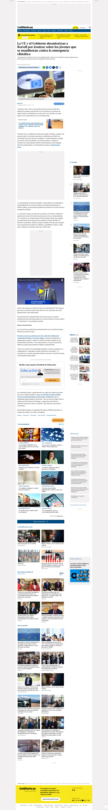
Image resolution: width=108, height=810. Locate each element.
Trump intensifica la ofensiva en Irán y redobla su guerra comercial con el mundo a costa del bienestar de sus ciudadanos (53, 618)
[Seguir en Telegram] (78, 800)
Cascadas (40, 783)
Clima (49, 30)
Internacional (26, 30)
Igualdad (54, 30)
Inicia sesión (82, 27)
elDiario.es (20, 648)
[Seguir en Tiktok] (85, 800)
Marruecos (56, 1)
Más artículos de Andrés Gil (25, 572)
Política (20, 30)
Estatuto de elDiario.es (76, 558)
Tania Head (87, 1)
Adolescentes (63, 783)
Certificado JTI (63, 807)
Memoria (54, 783)
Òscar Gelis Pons (45, 713)
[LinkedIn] (56, 67)
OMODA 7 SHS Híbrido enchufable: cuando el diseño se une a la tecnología (74, 358)
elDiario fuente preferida (71, 783)
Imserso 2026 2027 (46, 783)
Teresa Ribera (33, 415)
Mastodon (69, 807)
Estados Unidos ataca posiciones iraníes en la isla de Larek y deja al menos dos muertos (52, 754)
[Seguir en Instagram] (80, 800)
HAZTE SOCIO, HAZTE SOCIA (50, 799)
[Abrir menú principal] (90, 27)
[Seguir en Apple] (74, 790)
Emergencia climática (51, 415)
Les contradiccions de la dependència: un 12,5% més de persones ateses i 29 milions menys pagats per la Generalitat (79, 464)
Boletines (57, 807)
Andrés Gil (19, 103)
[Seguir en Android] (72, 790)
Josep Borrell (26, 415)
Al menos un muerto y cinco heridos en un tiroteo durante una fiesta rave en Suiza (81, 255)
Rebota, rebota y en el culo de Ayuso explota (53, 544)
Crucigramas (34, 783)
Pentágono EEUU (66, 1)
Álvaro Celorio (45, 568)
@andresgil (22, 573)
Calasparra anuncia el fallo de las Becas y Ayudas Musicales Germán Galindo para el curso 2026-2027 (79, 439)
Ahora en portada (23, 625)
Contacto (47, 807)
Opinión (39, 30)
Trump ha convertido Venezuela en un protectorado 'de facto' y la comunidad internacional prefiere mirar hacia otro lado (28, 594)
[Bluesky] (50, 67)
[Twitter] (53, 67)
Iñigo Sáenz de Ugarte (46, 547)
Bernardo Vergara (21, 565)
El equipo (30, 805)
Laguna (51, 783)
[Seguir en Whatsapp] (87, 800)
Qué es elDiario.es (23, 805)
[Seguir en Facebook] (76, 800)
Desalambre (60, 30)
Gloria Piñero (20, 713)
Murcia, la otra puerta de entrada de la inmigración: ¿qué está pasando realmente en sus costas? (29, 710)
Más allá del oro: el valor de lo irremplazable (77, 496)
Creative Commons (58, 805)
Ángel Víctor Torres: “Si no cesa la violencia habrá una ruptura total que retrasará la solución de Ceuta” (28, 688)
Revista (52, 807)
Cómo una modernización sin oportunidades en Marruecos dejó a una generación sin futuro (52, 666)
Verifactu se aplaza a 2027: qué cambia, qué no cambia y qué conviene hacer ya (74, 367)
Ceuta (46, 1)
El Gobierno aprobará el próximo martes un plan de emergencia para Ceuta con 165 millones (28, 666)
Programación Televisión (86, 783)
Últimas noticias (74, 433)
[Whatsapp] (44, 67)
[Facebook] (47, 67)
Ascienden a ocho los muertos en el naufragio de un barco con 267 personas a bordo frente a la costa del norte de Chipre (28, 644)
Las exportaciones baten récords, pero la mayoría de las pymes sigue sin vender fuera (74, 377)
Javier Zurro (20, 760)
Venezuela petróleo (73, 1)
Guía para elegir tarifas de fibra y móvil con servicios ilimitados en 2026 (74, 340)
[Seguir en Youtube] (83, 800)
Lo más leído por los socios (25, 527)
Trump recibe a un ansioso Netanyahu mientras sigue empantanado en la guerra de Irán (28, 617)
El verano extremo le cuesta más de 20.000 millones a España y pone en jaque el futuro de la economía (53, 565)
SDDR (38, 783)
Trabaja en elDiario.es (38, 805)
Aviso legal (66, 805)
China (90, 1)
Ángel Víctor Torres (51, 1)
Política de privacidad (74, 805)
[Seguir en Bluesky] (73, 800)
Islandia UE (33, 1)
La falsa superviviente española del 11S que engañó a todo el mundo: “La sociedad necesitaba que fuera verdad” (29, 755)
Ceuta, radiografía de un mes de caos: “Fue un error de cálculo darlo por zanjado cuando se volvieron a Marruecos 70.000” (52, 644)
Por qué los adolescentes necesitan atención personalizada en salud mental (74, 349)
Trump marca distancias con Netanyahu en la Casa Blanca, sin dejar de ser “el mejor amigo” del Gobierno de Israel (51, 594)
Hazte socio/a (75, 27)
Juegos (71, 30)
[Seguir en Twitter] (75, 800)
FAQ (80, 805)
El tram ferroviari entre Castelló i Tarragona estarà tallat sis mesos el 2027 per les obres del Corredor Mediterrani (78, 456)
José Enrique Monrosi (46, 648)
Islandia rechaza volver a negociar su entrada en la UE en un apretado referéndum (53, 710)
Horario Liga (59, 783)
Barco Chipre (38, 1)
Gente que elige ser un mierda (27, 543)
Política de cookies (40, 807)
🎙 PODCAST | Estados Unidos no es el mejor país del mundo (79, 446)
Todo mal (20, 563)
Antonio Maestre (21, 545)
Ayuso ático (61, 1)
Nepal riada (42, 1)
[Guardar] (60, 67)
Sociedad (19, 415)
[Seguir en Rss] (88, 800)
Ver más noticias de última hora (78, 505)
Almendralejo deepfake (80, 1)
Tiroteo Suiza (28, 1)
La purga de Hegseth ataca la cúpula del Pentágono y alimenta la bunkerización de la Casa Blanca (29, 731)
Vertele (66, 30)
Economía (33, 30)
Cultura (44, 30)
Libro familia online (78, 783)
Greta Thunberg (41, 415)
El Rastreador (76, 282)
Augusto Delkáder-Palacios (48, 670)
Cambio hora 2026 (28, 783)
